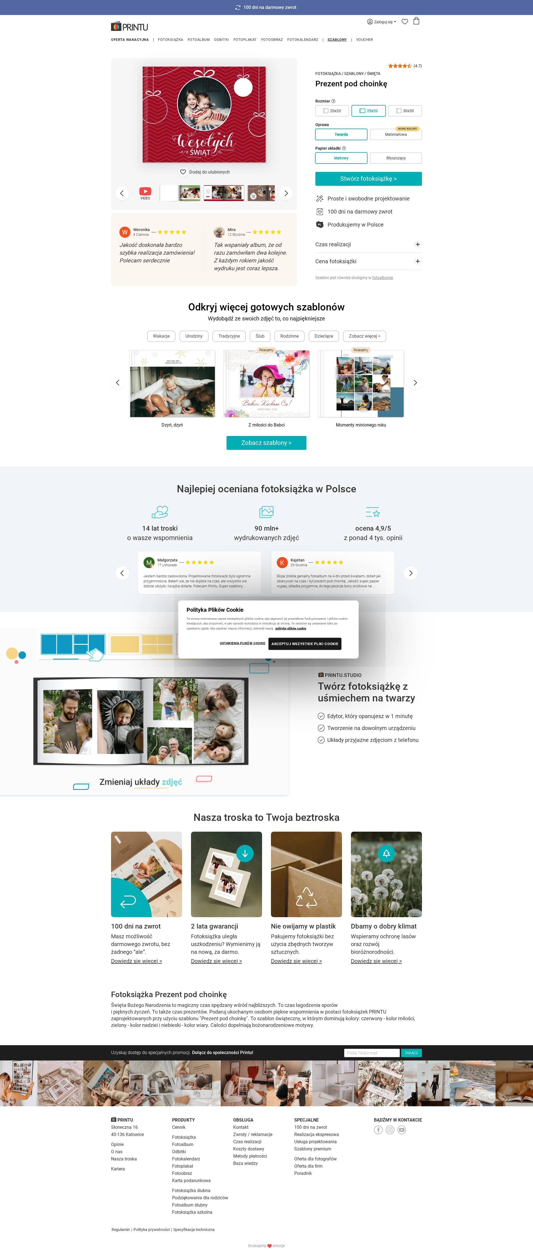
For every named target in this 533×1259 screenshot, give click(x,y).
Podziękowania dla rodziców (200, 1197)
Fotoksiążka (170, 39)
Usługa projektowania (315, 1141)
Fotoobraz (272, 39)
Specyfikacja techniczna (194, 1229)
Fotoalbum (199, 39)
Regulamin (121, 1229)
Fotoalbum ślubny (190, 1205)
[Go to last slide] (118, 383)
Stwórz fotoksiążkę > (368, 178)
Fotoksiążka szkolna (192, 1212)
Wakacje (161, 336)
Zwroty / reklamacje (252, 1134)
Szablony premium (312, 1149)
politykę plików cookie (290, 628)
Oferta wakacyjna (130, 39)
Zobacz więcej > (364, 336)
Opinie (117, 1144)
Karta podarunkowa (191, 1180)
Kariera (118, 1169)
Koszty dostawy (248, 1149)
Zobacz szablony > (267, 442)
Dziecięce (324, 336)
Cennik (178, 1127)
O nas (116, 1151)
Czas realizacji (247, 1141)
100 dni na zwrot (310, 1127)
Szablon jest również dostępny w (354, 277)
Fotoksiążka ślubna (191, 1190)
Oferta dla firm (308, 1166)
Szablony (337, 39)
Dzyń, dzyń (172, 425)
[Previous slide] (122, 193)
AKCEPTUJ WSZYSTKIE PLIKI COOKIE (304, 643)
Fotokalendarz (302, 39)
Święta (373, 73)
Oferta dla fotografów (315, 1159)
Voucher (364, 39)
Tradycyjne (229, 336)
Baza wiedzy (245, 1163)
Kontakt (240, 1127)
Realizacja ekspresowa (316, 1134)
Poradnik (303, 1173)
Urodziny (194, 336)
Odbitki (221, 39)
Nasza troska (124, 1159)
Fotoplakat (245, 39)
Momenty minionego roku (361, 425)
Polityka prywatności (152, 1229)
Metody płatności (250, 1156)
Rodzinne (289, 336)
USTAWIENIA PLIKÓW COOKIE (242, 643)
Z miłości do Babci (266, 425)
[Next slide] (286, 193)
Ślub (260, 336)
